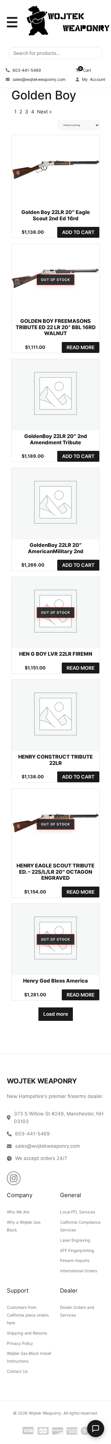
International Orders (78, 1270)
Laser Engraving (75, 1240)
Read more (80, 347)
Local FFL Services (77, 1211)
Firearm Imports (74, 1260)
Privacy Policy (20, 1343)
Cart (85, 70)
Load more (55, 1014)
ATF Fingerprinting (77, 1250)
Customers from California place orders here (28, 1315)
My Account (93, 79)
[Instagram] (13, 1178)
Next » (44, 112)
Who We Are (18, 1211)
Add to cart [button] (78, 232)
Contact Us (17, 1371)
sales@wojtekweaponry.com (38, 79)
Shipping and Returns (27, 1333)
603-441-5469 (26, 70)
